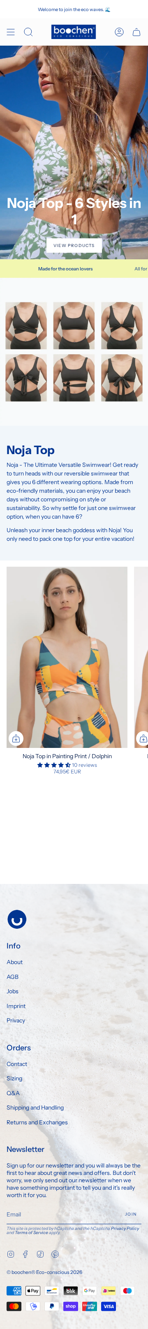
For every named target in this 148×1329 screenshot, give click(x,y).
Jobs (12, 991)
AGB (12, 977)
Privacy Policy (125, 1228)
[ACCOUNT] (119, 31)
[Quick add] (16, 738)
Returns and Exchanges (37, 1122)
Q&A (13, 1093)
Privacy (16, 1020)
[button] (54, 765)
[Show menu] (11, 31)
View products (74, 245)
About (15, 962)
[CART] (136, 31)
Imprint (16, 1006)
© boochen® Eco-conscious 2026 (44, 1272)
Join (130, 1214)
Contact (17, 1064)
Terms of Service (31, 1232)
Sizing (14, 1078)
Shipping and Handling (35, 1107)
